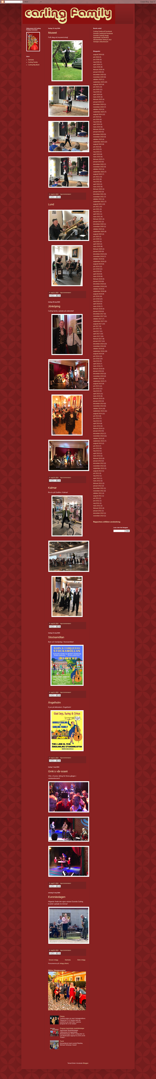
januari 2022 (97, 192)
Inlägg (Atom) (64, 963)
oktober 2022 (97, 169)
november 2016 (98, 346)
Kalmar (52, 487)
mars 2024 (96, 127)
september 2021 (98, 201)
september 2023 (98, 142)
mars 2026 (96, 67)
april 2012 (96, 478)
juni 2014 (96, 418)
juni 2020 (96, 239)
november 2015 (98, 376)
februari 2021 (97, 219)
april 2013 (96, 453)
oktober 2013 (97, 438)
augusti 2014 (97, 413)
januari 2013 (97, 461)
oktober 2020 (97, 229)
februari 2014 (97, 428)
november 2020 (98, 226)
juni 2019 (96, 269)
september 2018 (98, 291)
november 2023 (98, 137)
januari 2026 (97, 72)
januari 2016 (97, 371)
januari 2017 (97, 341)
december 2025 (98, 74)
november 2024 (98, 107)
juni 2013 (96, 448)
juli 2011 (96, 498)
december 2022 (98, 164)
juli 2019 (96, 266)
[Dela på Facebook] (57, 197)
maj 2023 (96, 152)
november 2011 (98, 491)
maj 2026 (96, 62)
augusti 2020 (97, 234)
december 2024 (98, 104)
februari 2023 (97, 159)
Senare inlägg (53, 960)
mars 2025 (96, 97)
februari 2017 (97, 339)
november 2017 (98, 316)
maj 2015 (96, 391)
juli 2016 (96, 356)
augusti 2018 (97, 294)
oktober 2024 (97, 109)
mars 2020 (96, 246)
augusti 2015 (97, 383)
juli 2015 (96, 386)
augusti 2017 (97, 324)
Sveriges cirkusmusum (100, 42)
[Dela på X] (55, 197)
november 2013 (98, 436)
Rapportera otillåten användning (106, 522)
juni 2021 (96, 209)
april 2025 (96, 94)
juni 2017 (96, 329)
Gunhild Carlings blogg (101, 35)
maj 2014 (96, 421)
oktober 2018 (97, 289)
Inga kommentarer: (65, 194)
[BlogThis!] (52, 197)
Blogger (85, 1063)
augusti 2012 (97, 471)
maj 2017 (96, 331)
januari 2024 (97, 132)
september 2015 (98, 381)
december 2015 (98, 373)
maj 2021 (96, 211)
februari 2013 (97, 458)
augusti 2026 (97, 54)
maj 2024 (96, 122)
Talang (62, 1016)
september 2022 (98, 172)
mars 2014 (96, 426)
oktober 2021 (97, 199)
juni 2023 (96, 149)
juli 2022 (96, 177)
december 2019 (98, 254)
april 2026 (96, 64)
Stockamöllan (56, 637)
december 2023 (98, 134)
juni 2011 (96, 501)
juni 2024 (96, 119)
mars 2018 (96, 306)
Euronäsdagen (56, 896)
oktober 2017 (97, 319)
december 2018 (98, 284)
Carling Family (33, 62)
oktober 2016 (97, 349)
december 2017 (98, 314)
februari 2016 (97, 369)
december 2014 (98, 403)
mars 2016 (96, 366)
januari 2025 (97, 102)
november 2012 (98, 466)
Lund (51, 204)
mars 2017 (96, 336)
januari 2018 (97, 311)
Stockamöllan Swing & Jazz (102, 39)
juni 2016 (96, 359)
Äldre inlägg (81, 960)
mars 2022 (96, 187)
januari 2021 (97, 221)
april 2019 (96, 274)
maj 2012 (96, 476)
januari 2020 (97, 251)
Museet (52, 32)
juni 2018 (96, 299)
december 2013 (98, 433)
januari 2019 (97, 281)
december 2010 (98, 513)
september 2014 (98, 411)
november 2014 (98, 406)
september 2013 (98, 441)
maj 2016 (96, 361)
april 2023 (96, 154)
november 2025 (98, 77)
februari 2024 (97, 129)
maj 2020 (96, 241)
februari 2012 (97, 483)
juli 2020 (96, 236)
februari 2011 (97, 508)
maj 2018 (96, 301)
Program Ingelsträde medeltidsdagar (72, 1028)
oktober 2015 (97, 378)
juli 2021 (96, 206)
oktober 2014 (97, 408)
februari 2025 (97, 99)
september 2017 (98, 321)
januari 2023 (97, 162)
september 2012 (98, 468)
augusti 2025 (97, 84)
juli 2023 (96, 147)
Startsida (68, 960)
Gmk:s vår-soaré (58, 771)
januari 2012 (97, 486)
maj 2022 (96, 182)
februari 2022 (97, 189)
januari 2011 (97, 511)
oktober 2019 (97, 259)
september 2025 (98, 82)
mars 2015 (96, 396)
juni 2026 (96, 59)
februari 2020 (97, 249)
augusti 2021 (97, 204)
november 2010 (98, 516)
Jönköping (54, 306)
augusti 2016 (97, 354)
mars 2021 (96, 216)
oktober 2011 (97, 493)
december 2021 (98, 194)
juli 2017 (96, 326)
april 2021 (96, 214)
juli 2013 (96, 446)
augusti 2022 (97, 174)
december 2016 (98, 344)
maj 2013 (96, 451)
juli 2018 (96, 296)
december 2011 (98, 488)
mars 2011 (96, 506)
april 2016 (96, 364)
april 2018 (96, 304)
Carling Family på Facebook (102, 31)
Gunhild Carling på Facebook (103, 33)
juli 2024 (96, 117)
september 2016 (98, 351)
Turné (62, 1041)
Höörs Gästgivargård (56, 970)
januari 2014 (97, 431)
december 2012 (98, 463)
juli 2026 (96, 57)
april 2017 (96, 334)
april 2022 (96, 184)
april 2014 (96, 423)
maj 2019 (96, 271)
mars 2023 (96, 157)
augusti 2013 (97, 443)
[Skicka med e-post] (50, 197)
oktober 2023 (97, 139)
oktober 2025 (97, 79)
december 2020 (98, 224)
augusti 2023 (97, 144)
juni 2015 (96, 388)
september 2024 (98, 112)
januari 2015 (97, 401)
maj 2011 (96, 503)
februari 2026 (97, 69)
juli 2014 (96, 416)
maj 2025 (96, 92)
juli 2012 (96, 473)
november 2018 (98, 286)
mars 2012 (96, 481)
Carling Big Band (33, 65)
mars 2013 (96, 456)
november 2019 (98, 256)
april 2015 (96, 394)
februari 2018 (97, 309)
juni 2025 (96, 89)
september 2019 (98, 261)
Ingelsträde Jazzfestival (101, 37)
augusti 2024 (97, 114)
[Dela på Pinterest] (59, 197)
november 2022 (98, 167)
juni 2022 (96, 179)
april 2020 (96, 244)
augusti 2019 (97, 264)
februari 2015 (97, 398)
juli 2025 (96, 87)
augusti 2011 (97, 496)
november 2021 (98, 197)
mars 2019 (96, 276)
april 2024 (96, 124)
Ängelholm (54, 702)
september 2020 (98, 231)
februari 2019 (97, 279)
